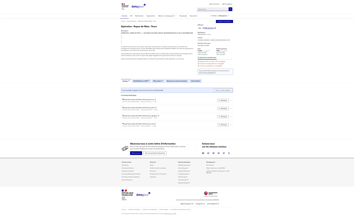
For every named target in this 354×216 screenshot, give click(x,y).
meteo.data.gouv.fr (183, 168)
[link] (214, 4)
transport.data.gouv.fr (184, 171)
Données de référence (128, 168)
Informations (195, 81)
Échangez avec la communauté (158, 174)
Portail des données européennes (130, 177)
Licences (124, 209)
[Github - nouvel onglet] (224, 153)
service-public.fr (212, 204)
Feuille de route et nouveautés (158, 168)
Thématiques (125, 165)
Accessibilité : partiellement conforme (180, 209)
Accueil (123, 21)
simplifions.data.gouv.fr (184, 165)
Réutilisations (139, 16)
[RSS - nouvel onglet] (229, 153)
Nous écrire (193, 16)
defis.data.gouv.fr (182, 177)
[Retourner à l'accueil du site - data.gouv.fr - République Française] (143, 195)
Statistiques (153, 177)
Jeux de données (131, 21)
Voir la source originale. (206, 73)
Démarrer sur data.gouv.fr (166, 16)
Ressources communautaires (177, 81)
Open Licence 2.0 (169, 213)
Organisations (150, 16)
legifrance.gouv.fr (186, 204)
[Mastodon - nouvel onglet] (208, 153)
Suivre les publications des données (131, 174)
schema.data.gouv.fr (127, 180)
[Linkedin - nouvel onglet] (203, 153)
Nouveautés (183, 16)
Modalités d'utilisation (134, 209)
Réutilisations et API (141, 81)
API (131, 16)
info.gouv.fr (199, 204)
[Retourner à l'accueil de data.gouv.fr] (139, 6)
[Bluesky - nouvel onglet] (213, 153)
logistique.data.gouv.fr (184, 183)
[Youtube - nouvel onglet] (219, 153)
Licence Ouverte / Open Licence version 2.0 (214, 40)
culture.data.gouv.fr (183, 180)
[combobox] (214, 9)
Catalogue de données (128, 171)
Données (124, 16)
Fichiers (126, 81)
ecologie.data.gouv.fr (183, 174)
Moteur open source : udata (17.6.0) (215, 168)
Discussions (158, 81)
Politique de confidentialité (150, 209)
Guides (152, 165)
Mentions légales (163, 209)
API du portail (210, 165)
